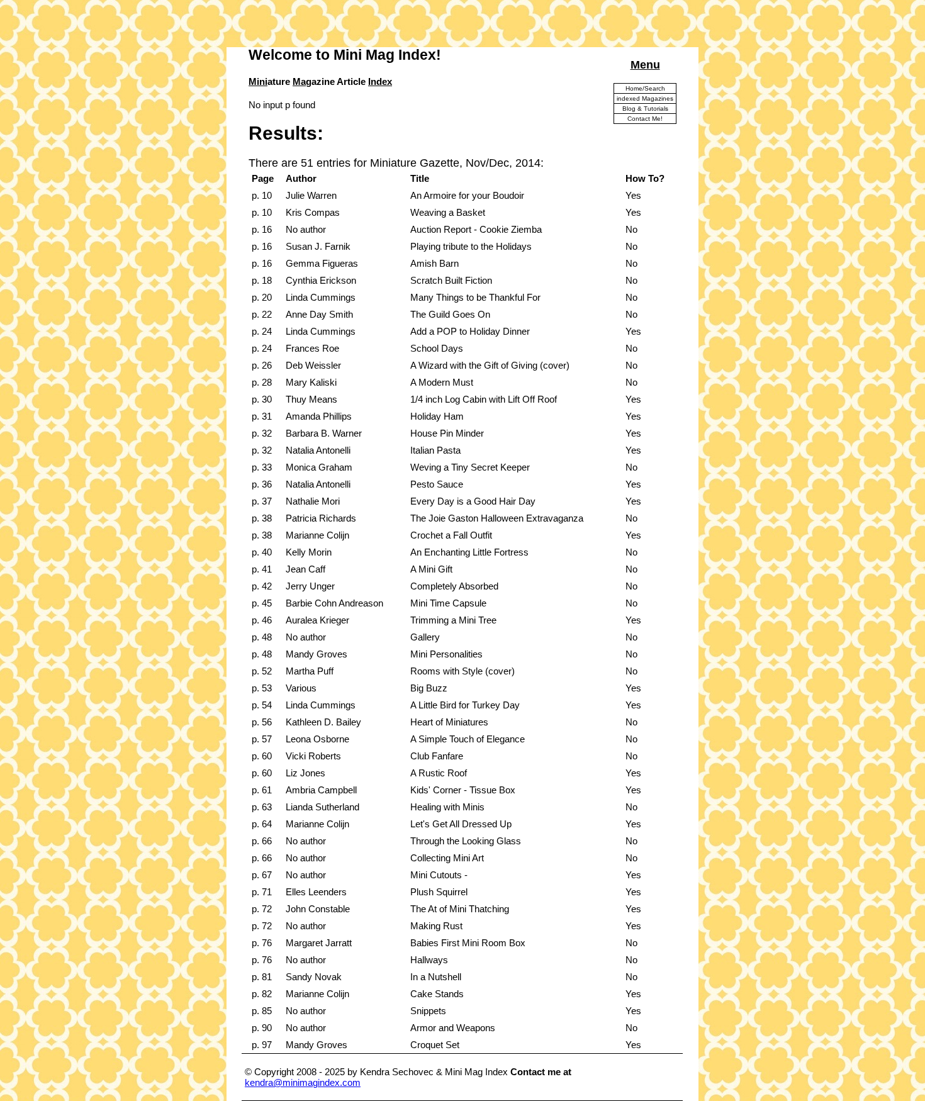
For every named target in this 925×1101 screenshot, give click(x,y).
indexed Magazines (645, 98)
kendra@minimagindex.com (303, 1082)
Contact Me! (645, 118)
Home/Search (645, 88)
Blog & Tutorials (645, 108)
